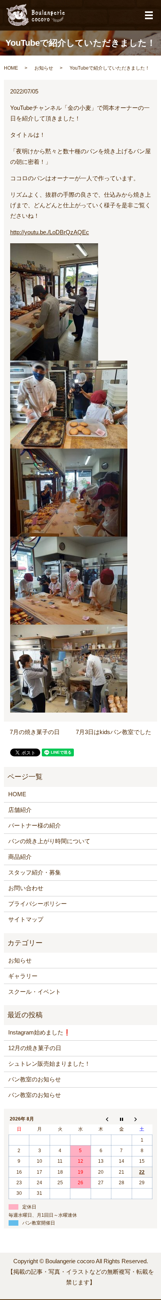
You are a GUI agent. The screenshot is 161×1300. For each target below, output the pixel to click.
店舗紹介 (20, 809)
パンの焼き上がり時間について (49, 841)
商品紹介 (20, 856)
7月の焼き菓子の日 (35, 732)
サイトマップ (25, 919)
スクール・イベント (34, 991)
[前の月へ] (101, 1119)
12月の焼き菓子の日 (34, 1048)
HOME (11, 68)
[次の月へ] (142, 1119)
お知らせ (43, 68)
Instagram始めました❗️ (39, 1032)
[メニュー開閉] (149, 15)
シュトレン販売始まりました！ (49, 1063)
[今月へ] (121, 1119)
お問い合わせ (25, 888)
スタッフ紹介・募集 (34, 872)
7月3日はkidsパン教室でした (113, 732)
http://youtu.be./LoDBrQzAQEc (49, 232)
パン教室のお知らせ (34, 1079)
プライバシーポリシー (37, 903)
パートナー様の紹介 (34, 825)
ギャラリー (23, 976)
